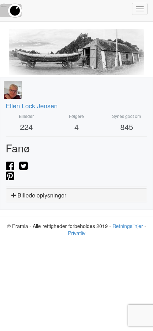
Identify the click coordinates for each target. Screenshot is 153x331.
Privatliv (76, 233)
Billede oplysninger (41, 195)
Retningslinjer (127, 225)
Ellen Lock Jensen (32, 105)
